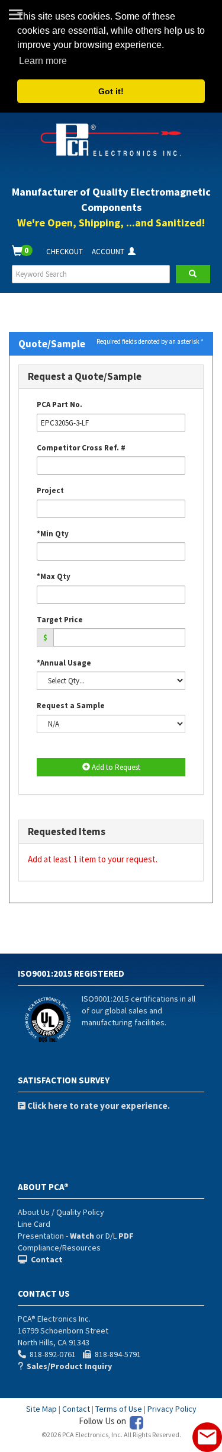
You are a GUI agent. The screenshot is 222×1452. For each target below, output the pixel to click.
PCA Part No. (59, 404)
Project (50, 490)
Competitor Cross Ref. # (81, 448)
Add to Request (115, 767)
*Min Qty (53, 534)
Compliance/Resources (59, 1247)
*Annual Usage (64, 663)
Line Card (34, 1223)
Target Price (60, 620)
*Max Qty (53, 576)
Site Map (41, 1408)
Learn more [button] (43, 61)
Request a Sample (71, 706)
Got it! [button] (111, 91)
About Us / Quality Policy (61, 1212)
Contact (76, 1408)
